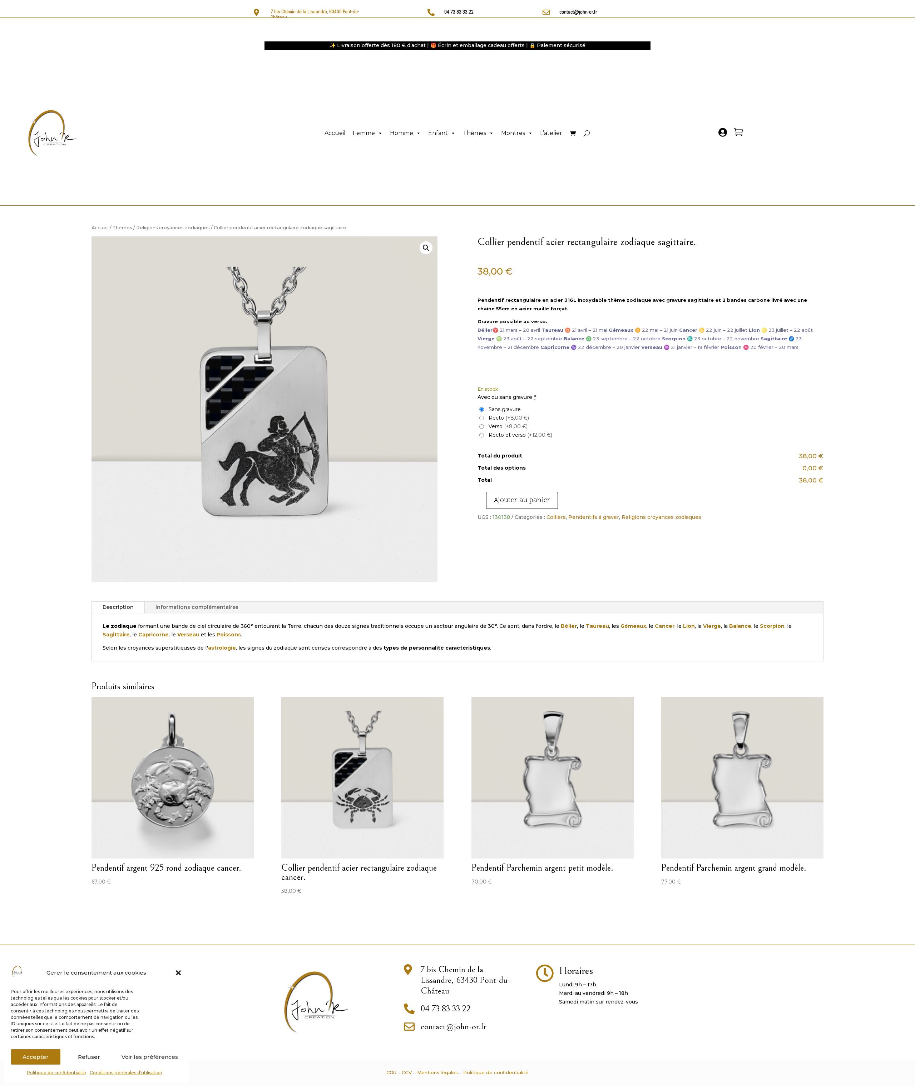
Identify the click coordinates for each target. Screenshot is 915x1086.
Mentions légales (437, 1072)
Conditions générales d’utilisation (126, 1072)
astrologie (222, 648)
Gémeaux (633, 626)
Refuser (89, 1057)
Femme (364, 133)
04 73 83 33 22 (459, 12)
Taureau (597, 626)
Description (118, 607)
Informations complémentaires (196, 607)
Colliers (556, 517)
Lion (689, 626)
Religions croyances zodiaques (173, 227)
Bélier (569, 626)
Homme (401, 133)
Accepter (36, 1057)
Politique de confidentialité (56, 1072)
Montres (513, 133)
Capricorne (153, 634)
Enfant (438, 133)
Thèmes (474, 133)
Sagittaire (116, 634)
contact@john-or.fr (578, 12)
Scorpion (772, 626)
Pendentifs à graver (593, 517)
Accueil (335, 133)
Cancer (664, 626)
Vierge (712, 626)
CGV (407, 1072)
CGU (391, 1072)
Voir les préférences (150, 1057)
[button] (178, 972)
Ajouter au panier (522, 500)
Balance (740, 626)
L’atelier (551, 133)
